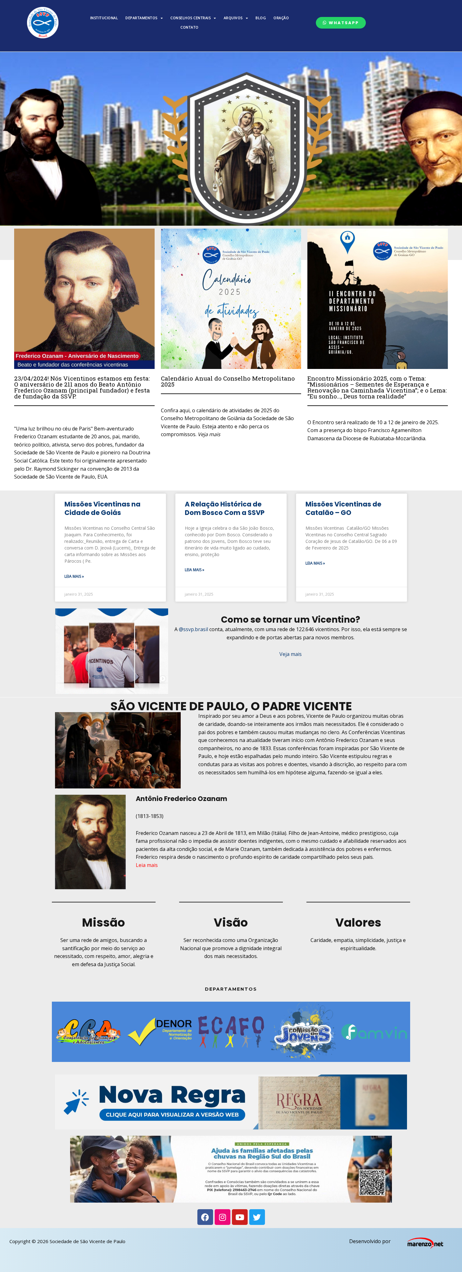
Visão (231, 922)
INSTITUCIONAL (104, 17)
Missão (103, 922)
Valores (358, 922)
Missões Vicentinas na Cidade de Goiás (102, 508)
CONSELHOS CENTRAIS (190, 17)
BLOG (261, 17)
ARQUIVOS (233, 17)
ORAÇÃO (281, 17)
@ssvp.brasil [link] (193, 629)
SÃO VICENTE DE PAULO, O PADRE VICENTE (231, 706)
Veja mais (290, 654)
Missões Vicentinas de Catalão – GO (343, 508)
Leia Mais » (74, 576)
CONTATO (189, 27)
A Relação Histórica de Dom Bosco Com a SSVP (225, 508)
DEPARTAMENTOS (141, 17)
